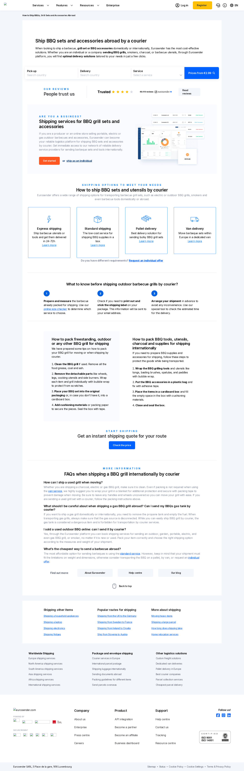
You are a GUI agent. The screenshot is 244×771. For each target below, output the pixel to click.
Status (162, 766)
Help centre (135, 572)
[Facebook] (217, 715)
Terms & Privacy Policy (219, 766)
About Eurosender (95, 572)
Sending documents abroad (107, 674)
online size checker (55, 309)
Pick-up (31, 71)
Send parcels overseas (104, 684)
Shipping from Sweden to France (114, 622)
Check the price (122, 445)
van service (55, 491)
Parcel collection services (169, 679)
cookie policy (176, 766)
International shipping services (44, 684)
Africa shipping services (41, 679)
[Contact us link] (218, 5)
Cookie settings (195, 766)
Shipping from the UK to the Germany (116, 616)
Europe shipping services (42, 658)
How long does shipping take (166, 628)
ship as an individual (79, 160)
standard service (130, 553)
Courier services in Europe (106, 658)
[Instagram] (222, 715)
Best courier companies (168, 674)
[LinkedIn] (228, 715)
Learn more (49, 245)
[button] (122, 73)
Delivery (85, 71)
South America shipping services (46, 668)
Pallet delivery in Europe (168, 668)
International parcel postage (107, 663)
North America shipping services (45, 663)
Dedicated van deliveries (169, 663)
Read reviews (186, 92)
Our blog (176, 572)
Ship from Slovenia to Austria (112, 634)
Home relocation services (164, 634)
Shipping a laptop (53, 622)
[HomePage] (43, 710)
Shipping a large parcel (163, 622)
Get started (49, 160)
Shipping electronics (54, 628)
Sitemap (151, 766)
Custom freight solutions (168, 658)
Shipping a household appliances (61, 616)
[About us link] (224, 5)
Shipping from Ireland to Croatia (113, 628)
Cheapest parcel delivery (169, 684)
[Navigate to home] (16, 5)
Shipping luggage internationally (109, 668)
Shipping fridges (52, 634)
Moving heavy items (161, 616)
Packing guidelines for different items (111, 679)
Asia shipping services (40, 674)
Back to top (125, 586)
